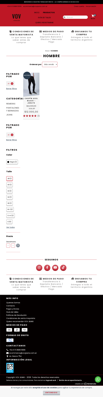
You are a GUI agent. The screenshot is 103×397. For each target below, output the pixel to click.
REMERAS (10, 103)
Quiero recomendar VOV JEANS (20, 321)
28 (8, 84)
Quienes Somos (13, 302)
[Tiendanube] (86, 384)
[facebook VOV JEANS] (47, 268)
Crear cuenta (79, 6)
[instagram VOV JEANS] (39, 268)
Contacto (10, 306)
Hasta (13, 242)
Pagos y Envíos (12, 309)
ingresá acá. (51, 380)
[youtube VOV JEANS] (55, 268)
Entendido (51, 392)
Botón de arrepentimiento (70, 380)
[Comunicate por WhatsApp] (98, 379)
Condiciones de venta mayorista (20, 318)
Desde (8, 242)
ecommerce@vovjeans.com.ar (35, 6)
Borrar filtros (11, 88)
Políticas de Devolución (16, 315)
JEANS (9, 114)
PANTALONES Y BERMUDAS (12, 109)
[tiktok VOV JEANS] (63, 268)
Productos (49, 12)
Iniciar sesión (91, 6)
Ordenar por (36, 64)
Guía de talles (44, 17)
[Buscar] (64, 17)
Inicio (36, 12)
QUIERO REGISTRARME (44, 22)
